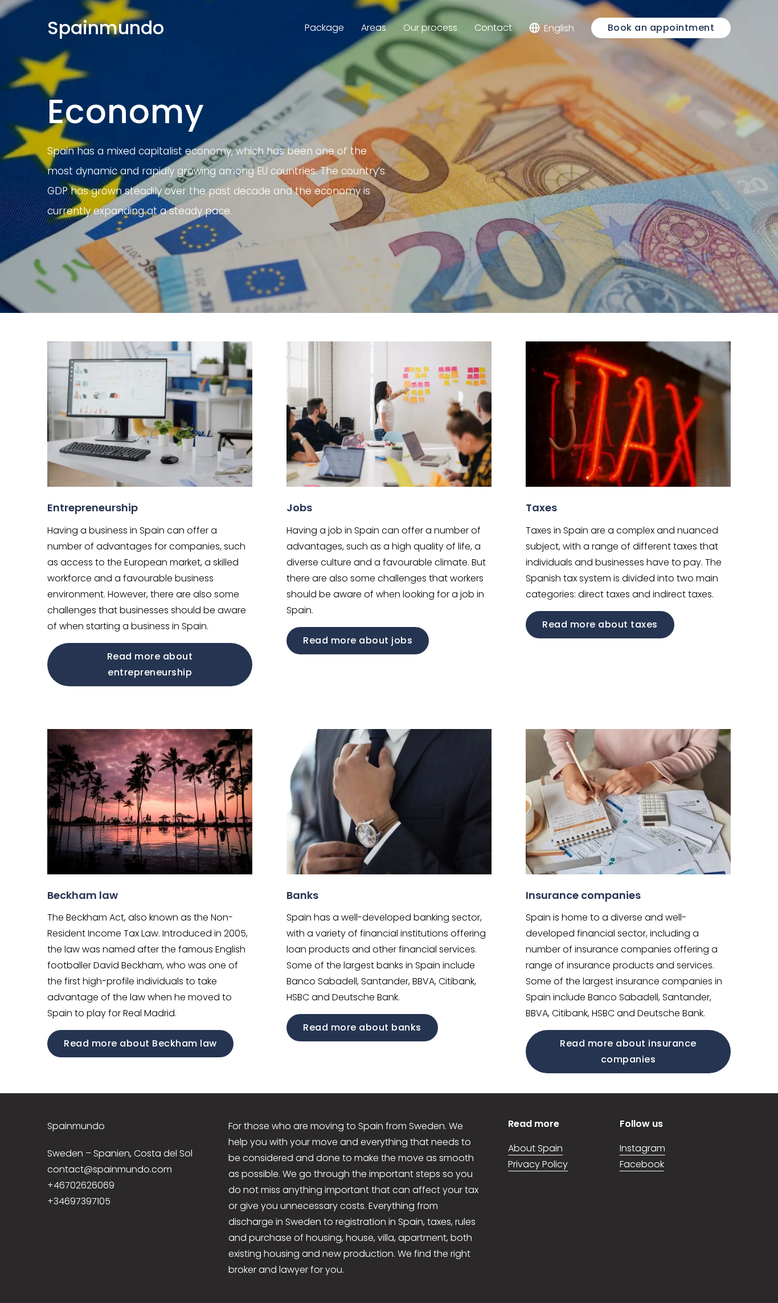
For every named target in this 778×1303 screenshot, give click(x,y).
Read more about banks (362, 1027)
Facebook (642, 1164)
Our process (430, 27)
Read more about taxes (600, 624)
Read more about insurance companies (628, 1051)
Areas (373, 27)
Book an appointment (661, 27)
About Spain (535, 1148)
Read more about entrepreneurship (150, 664)
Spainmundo (105, 28)
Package (324, 27)
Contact (493, 27)
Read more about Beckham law (140, 1043)
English (559, 27)
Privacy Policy (538, 1164)
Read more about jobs (357, 640)
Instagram (642, 1148)
